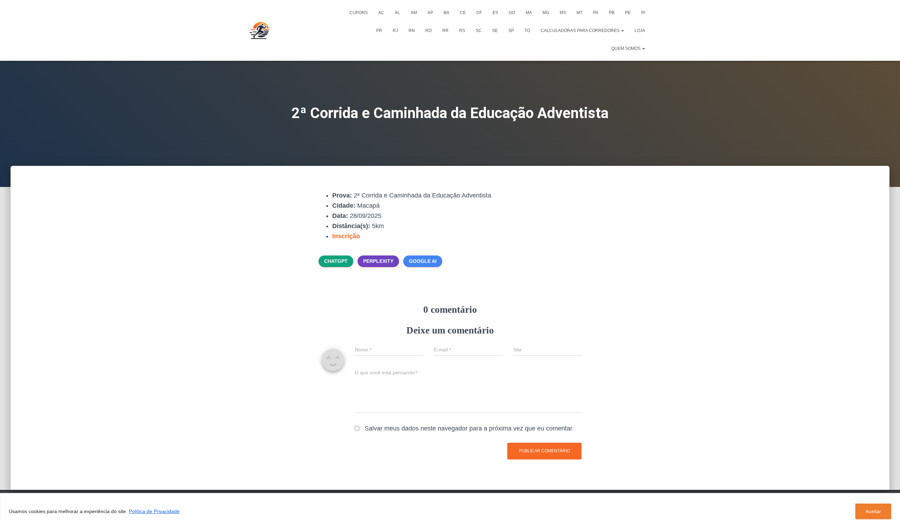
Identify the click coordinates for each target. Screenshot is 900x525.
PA (595, 12)
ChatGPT (336, 261)
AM (414, 12)
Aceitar (873, 511)
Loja (640, 30)
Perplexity (378, 261)
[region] (450, 509)
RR (445, 30)
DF (479, 12)
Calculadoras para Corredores (581, 30)
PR (379, 30)
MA (529, 12)
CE (463, 12)
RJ (395, 30)
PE (628, 12)
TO (527, 30)
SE (495, 30)
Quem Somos (626, 48)
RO (428, 30)
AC (381, 12)
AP (430, 12)
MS (563, 12)
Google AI (423, 261)
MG (545, 12)
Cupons (358, 12)
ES (495, 12)
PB (612, 12)
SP (511, 30)
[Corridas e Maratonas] (259, 30)
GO (512, 12)
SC (479, 30)
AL (397, 12)
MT (580, 12)
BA (446, 12)
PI (643, 12)
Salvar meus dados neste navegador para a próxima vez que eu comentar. (469, 428)
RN (412, 30)
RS (462, 30)
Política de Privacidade (154, 511)
